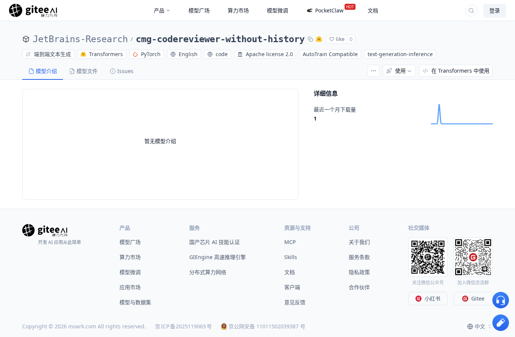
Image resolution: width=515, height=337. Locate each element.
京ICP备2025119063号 (183, 326)
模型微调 (130, 272)
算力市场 (130, 257)
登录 (494, 10)
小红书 (432, 298)
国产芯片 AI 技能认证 (214, 242)
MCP (290, 242)
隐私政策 (359, 272)
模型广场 (130, 242)
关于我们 (359, 242)
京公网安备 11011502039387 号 (266, 326)
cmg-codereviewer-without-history (220, 39)
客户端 (292, 287)
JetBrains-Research (80, 39)
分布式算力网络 (207, 272)
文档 (289, 272)
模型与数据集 (135, 302)
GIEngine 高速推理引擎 (217, 257)
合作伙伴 (359, 287)
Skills (290, 257)
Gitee (477, 298)
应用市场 (130, 287)
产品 (159, 10)
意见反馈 (294, 302)
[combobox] (480, 326)
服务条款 (359, 257)
